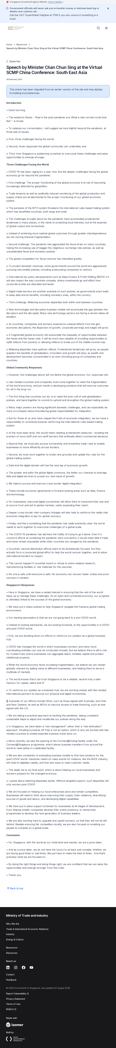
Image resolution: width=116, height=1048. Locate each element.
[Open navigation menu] (106, 28)
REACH (10, 1009)
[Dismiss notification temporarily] (108, 8)
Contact (10, 974)
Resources (11, 952)
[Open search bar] (98, 28)
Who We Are (12, 923)
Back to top (16, 888)
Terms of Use (13, 1004)
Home (9, 44)
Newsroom (21, 44)
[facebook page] (23, 967)
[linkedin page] (8, 967)
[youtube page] (31, 967)
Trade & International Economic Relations (27, 929)
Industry (10, 934)
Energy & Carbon (15, 939)
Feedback (11, 979)
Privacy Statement (15, 998)
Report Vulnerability (16, 993)
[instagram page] (16, 967)
